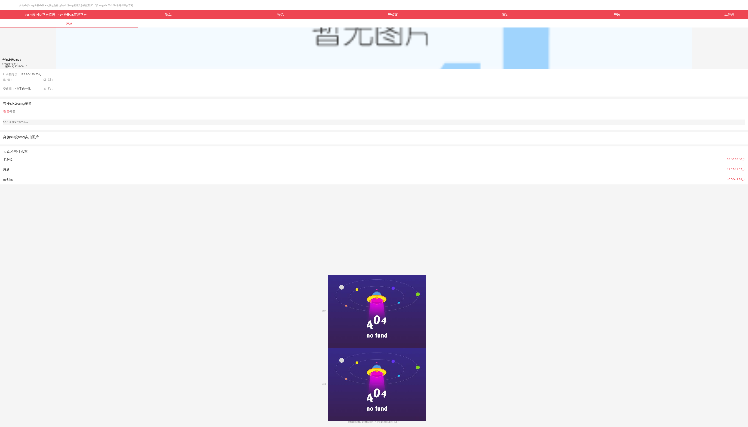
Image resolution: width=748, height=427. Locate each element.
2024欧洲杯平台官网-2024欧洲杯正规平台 (56, 14)
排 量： (8, 80)
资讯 (280, 14)
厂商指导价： (22, 74)
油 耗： (48, 88)
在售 (6, 111)
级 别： (48, 79)
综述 (69, 23)
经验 (617, 14)
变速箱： (17, 88)
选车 (168, 14)
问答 (505, 14)
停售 (12, 111)
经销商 (393, 14)
